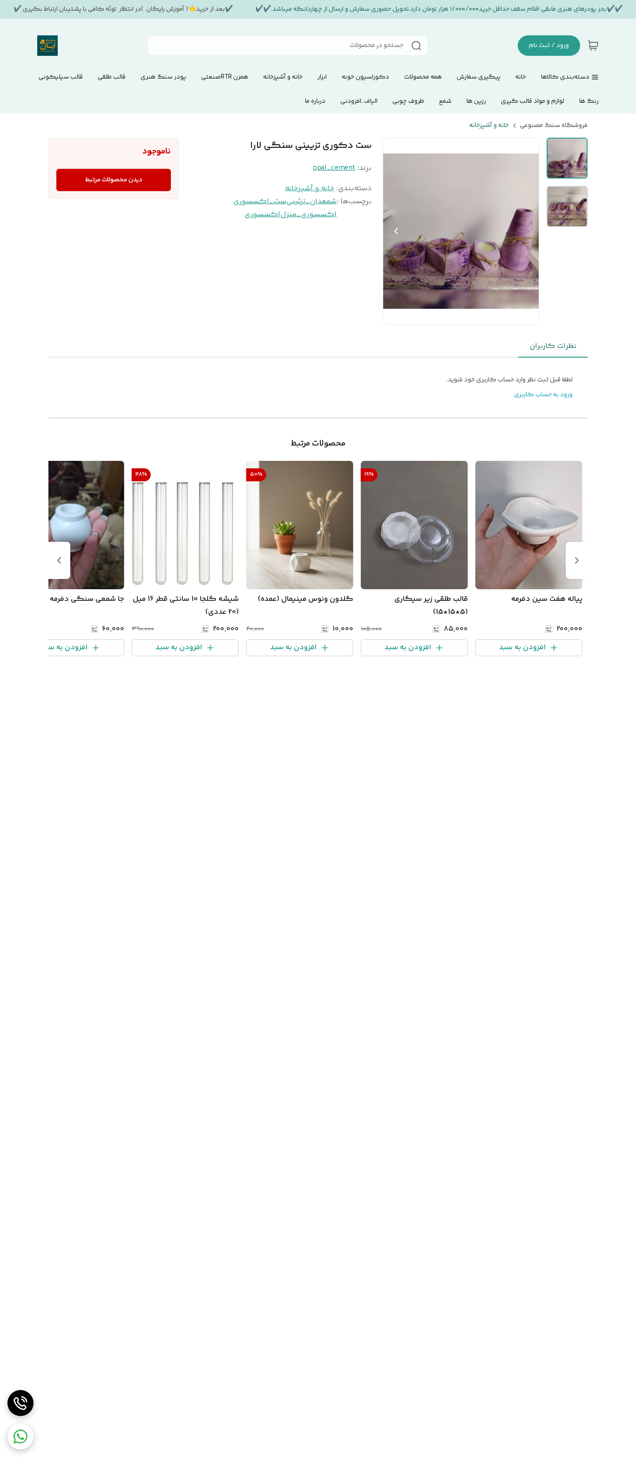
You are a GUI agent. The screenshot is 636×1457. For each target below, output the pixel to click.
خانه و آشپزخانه (489, 125)
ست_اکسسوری (259, 201)
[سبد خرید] (593, 45)
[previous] (577, 560)
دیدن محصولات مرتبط (113, 180)
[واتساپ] (20, 1437)
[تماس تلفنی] (20, 1403)
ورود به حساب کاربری (543, 395)
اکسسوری (262, 214)
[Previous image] (396, 231)
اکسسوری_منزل (308, 214)
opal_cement (334, 168)
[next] (59, 560)
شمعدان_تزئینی (311, 201)
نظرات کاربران (552, 346)
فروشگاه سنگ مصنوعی (554, 125)
